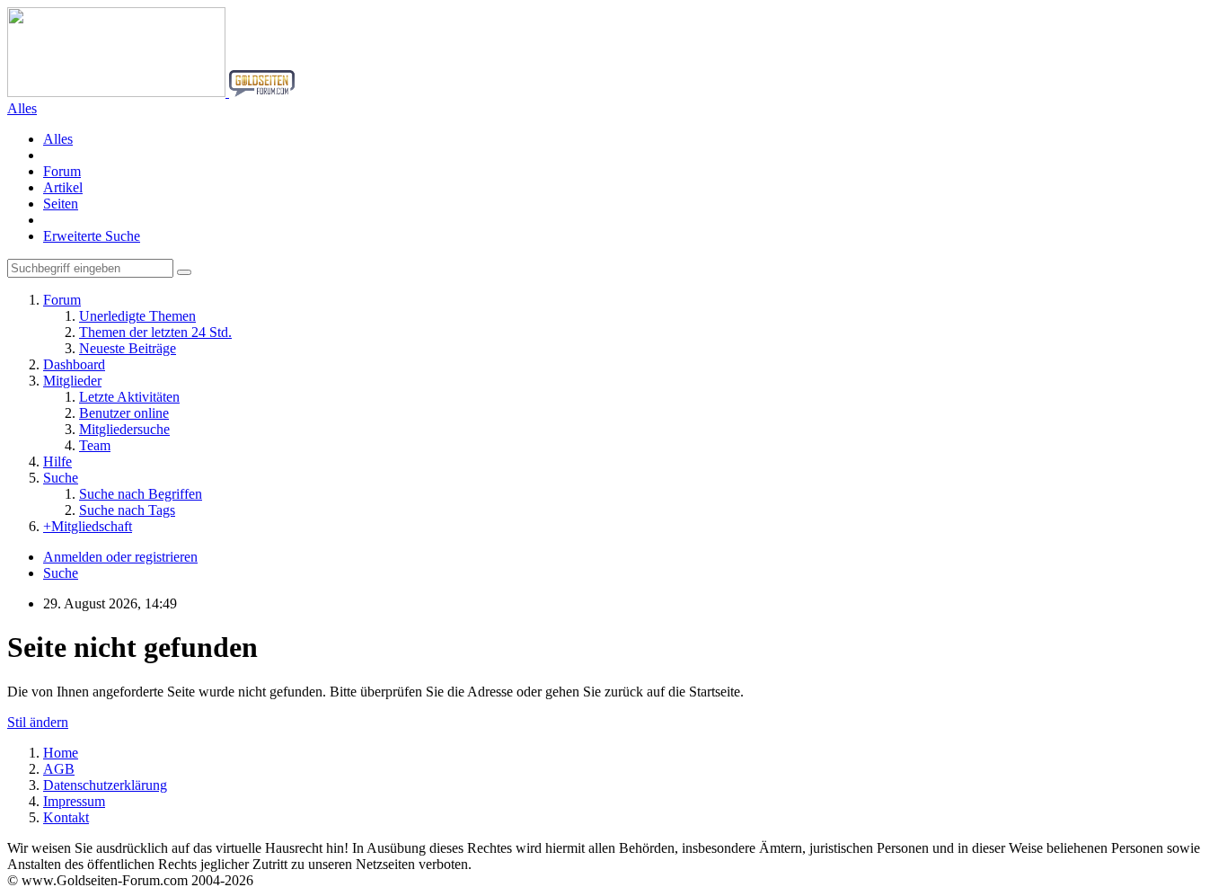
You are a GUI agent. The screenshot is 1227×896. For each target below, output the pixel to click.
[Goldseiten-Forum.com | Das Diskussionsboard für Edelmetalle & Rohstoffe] (151, 92)
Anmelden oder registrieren (120, 556)
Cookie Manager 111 (1180, 818)
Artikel (63, 187)
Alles (58, 138)
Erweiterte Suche (91, 236)
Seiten (60, 203)
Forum (62, 171)
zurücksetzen (1204, 818)
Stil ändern (37, 722)
